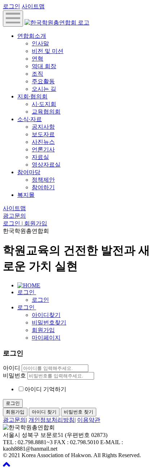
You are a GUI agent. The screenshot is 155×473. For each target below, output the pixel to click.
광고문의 (14, 216)
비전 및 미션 (47, 51)
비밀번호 (14, 375)
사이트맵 (33, 6)
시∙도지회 (44, 104)
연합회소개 (31, 36)
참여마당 (28, 172)
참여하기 (43, 187)
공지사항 (43, 127)
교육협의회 (46, 112)
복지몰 (26, 195)
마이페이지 (46, 338)
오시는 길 (44, 89)
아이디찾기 (46, 315)
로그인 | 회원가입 (25, 223)
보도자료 (43, 134)
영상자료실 (46, 165)
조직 (37, 74)
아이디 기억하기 (45, 389)
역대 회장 (44, 66)
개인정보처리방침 (51, 420)
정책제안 (43, 180)
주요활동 (43, 81)
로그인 (11, 6)
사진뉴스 (43, 142)
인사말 (40, 43)
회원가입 (43, 330)
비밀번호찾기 (49, 322)
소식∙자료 (29, 119)
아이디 (11, 368)
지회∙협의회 (32, 96)
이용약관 (88, 420)
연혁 (37, 59)
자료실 (40, 157)
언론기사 (43, 149)
